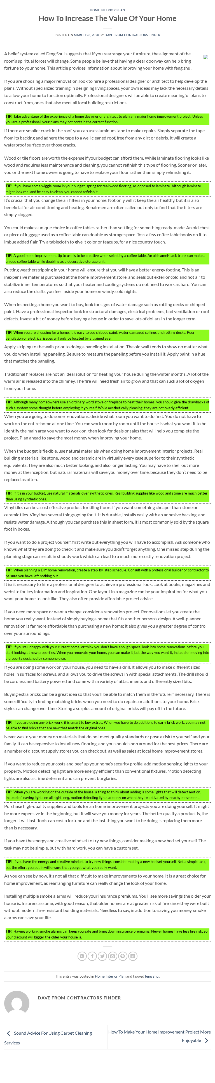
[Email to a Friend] (112, 956)
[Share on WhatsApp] (82, 956)
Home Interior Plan (107, 10)
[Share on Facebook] (92, 956)
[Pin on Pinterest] (122, 956)
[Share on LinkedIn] (132, 956)
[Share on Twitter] (102, 956)
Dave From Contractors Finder (132, 35)
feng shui (152, 976)
